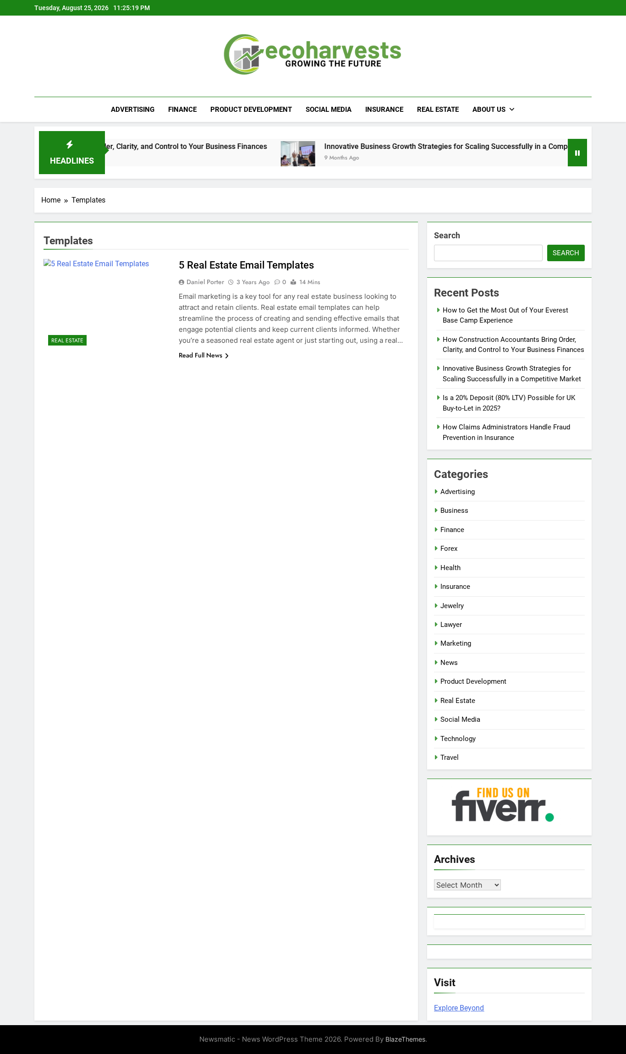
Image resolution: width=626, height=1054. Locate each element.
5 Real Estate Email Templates (246, 265)
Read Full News (200, 355)
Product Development (251, 109)
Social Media (328, 109)
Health (450, 568)
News (449, 663)
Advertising (132, 109)
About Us (488, 109)
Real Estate (438, 109)
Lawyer (451, 624)
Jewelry (452, 606)
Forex (448, 548)
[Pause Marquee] (577, 152)
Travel (449, 757)
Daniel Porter (205, 281)
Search (447, 235)
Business (454, 510)
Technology (458, 739)
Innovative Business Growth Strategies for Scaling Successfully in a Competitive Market (447, 146)
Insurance (384, 109)
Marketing (455, 643)
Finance (182, 109)
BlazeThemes (405, 1039)
